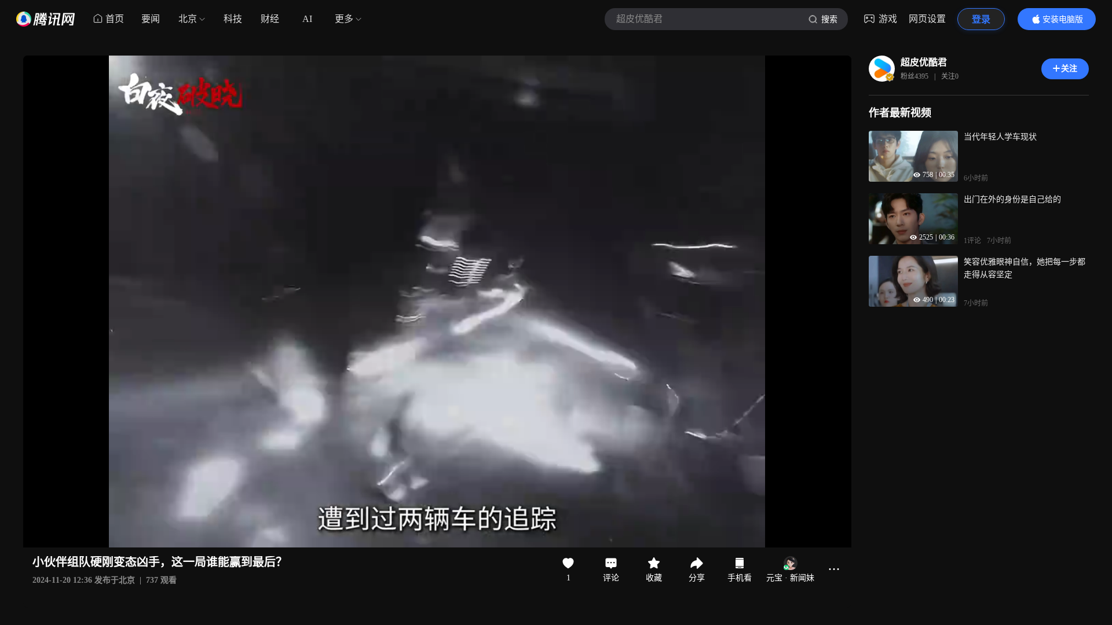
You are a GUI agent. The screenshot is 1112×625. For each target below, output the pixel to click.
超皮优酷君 (924, 62)
